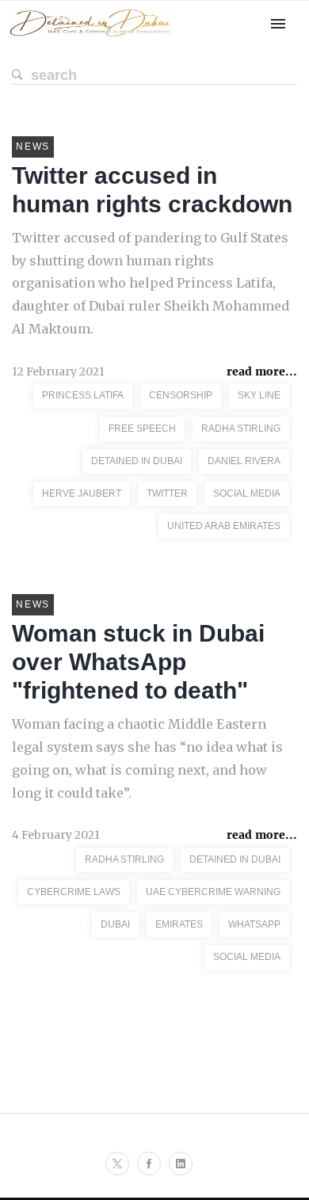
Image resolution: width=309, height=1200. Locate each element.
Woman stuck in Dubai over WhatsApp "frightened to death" (138, 661)
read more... (262, 371)
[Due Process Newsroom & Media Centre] (90, 37)
